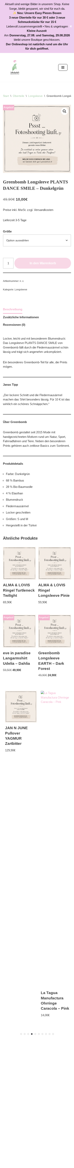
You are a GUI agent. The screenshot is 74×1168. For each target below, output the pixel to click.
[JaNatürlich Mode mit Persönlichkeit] (15, 67)
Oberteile (18, 95)
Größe (7, 231)
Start (6, 95)
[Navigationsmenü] (62, 67)
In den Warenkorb (43, 263)
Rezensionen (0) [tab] (14, 324)
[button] (64, 111)
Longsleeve (35, 95)
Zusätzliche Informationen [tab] (21, 317)
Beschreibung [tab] (12, 309)
